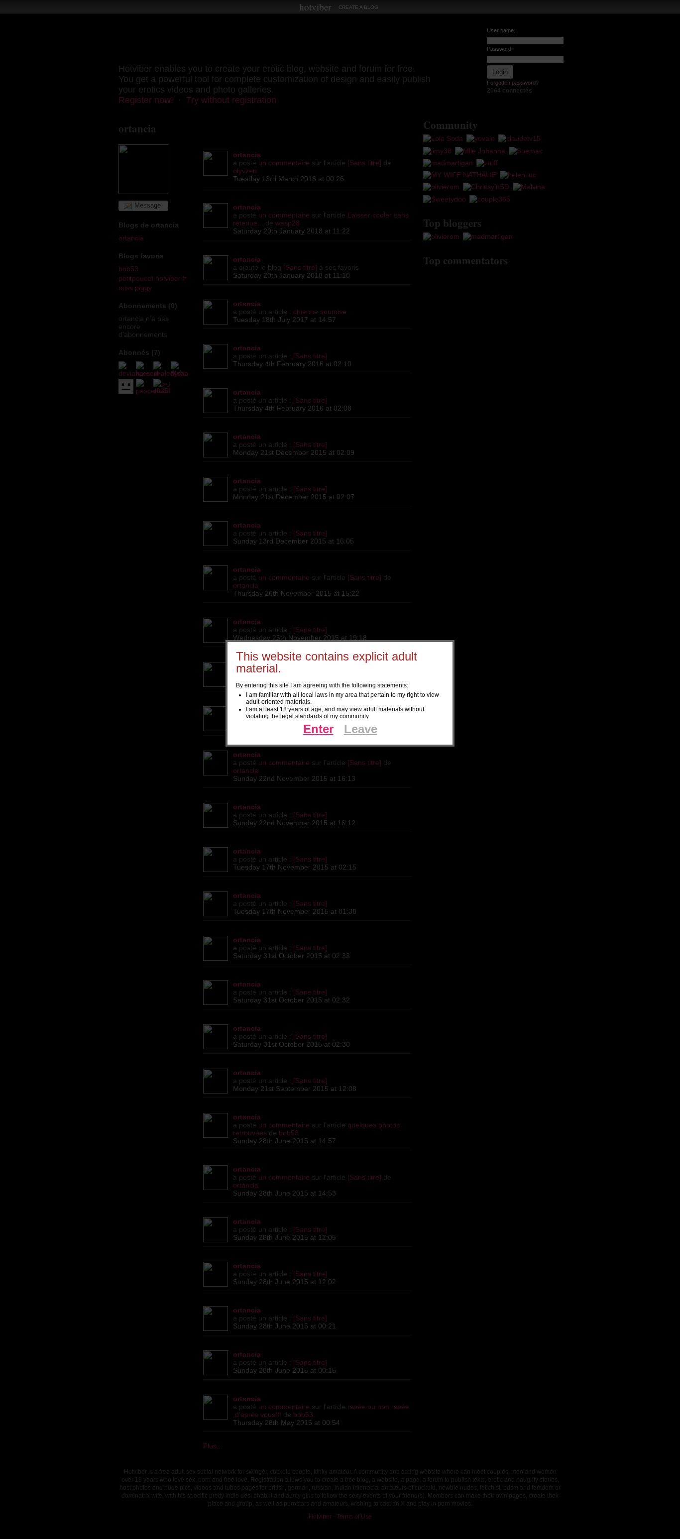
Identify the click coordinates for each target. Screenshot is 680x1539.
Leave (360, 729)
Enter (318, 729)
